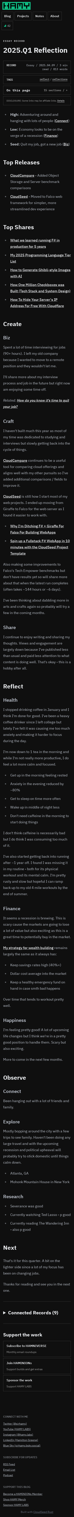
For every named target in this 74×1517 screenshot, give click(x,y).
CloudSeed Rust (43, 1512)
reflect (44, 79)
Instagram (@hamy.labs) (18, 1434)
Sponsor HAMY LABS (16, 1505)
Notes (39, 16)
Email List (9, 1470)
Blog (7, 16)
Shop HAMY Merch (14, 1499)
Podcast (8, 1475)
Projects (23, 16)
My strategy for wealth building (28, 948)
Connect (61, 121)
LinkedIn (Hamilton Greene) (20, 1440)
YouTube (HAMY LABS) (17, 1429)
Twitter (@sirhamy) (15, 1423)
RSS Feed (9, 1464)
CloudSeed (19, 196)
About (54, 16)
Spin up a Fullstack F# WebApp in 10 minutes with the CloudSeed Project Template (40, 547)
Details (61, 100)
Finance (50, 135)
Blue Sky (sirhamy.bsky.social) (21, 1445)
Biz (66, 144)
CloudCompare (22, 175)
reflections (59, 79)
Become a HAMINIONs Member (22, 1494)
